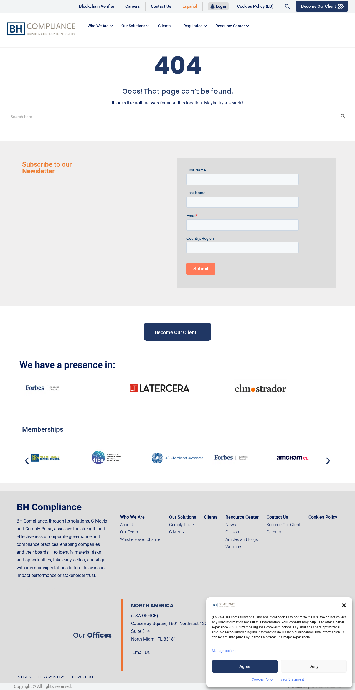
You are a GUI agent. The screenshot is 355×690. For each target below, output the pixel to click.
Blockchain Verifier (96, 6)
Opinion (232, 531)
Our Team (129, 531)
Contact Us (161, 6)
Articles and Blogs (241, 539)
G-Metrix (176, 531)
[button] (344, 605)
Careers (132, 6)
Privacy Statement (290, 679)
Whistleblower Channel (140, 539)
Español (189, 6)
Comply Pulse (181, 524)
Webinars (233, 546)
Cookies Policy (263, 679)
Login (221, 6)
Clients (164, 26)
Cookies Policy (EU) (255, 6)
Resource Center (230, 26)
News (230, 524)
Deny (313, 666)
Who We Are (132, 517)
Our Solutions (133, 26)
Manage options (224, 651)
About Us (128, 524)
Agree (244, 666)
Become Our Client (318, 6)
